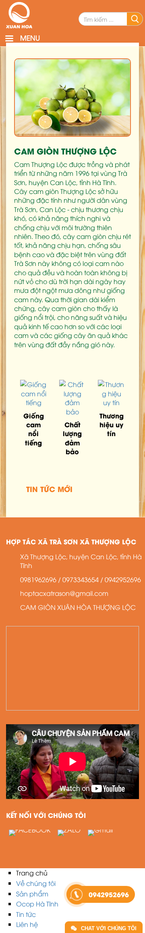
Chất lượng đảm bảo (72, 438)
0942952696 (123, 579)
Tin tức (26, 914)
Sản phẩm (32, 893)
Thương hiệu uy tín (111, 424)
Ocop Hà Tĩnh (37, 903)
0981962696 (38, 579)
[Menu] (9, 39)
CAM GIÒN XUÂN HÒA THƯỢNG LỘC (78, 607)
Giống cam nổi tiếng (33, 429)
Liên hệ (27, 924)
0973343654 (80, 579)
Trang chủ (32, 872)
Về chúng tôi (36, 883)
